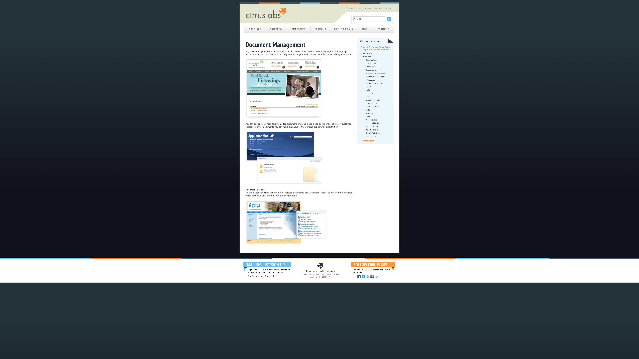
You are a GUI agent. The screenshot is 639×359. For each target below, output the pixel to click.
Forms (368, 96)
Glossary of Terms (373, 100)
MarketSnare (367, 140)
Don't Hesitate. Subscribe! (262, 276)
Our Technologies (343, 29)
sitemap (331, 271)
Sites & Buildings (373, 133)
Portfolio (320, 29)
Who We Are (255, 29)
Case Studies (298, 29)
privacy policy (319, 271)
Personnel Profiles (373, 123)
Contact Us (383, 29)
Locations (369, 113)
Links (368, 110)
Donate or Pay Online (374, 83)
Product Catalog (372, 126)
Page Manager (371, 120)
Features (369, 93)
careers (367, 8)
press (358, 8)
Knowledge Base (372, 106)
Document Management (376, 73)
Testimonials (371, 136)
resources (378, 8)
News (368, 116)
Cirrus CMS (366, 53)
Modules (367, 56)
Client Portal (371, 66)
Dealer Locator (371, 70)
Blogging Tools (371, 60)
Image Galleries (372, 103)
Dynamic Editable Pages (375, 76)
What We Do (276, 29)
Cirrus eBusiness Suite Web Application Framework (375, 48)
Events (368, 86)
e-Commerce (371, 80)
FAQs (368, 90)
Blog (364, 29)
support (390, 8)
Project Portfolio (372, 130)
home (350, 8)
